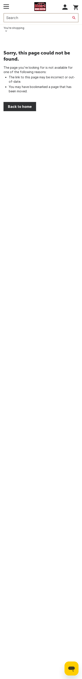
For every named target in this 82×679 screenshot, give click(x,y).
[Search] (74, 18)
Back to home (20, 106)
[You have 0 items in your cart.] (76, 6)
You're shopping (13, 28)
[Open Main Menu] (6, 6)
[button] (65, 7)
